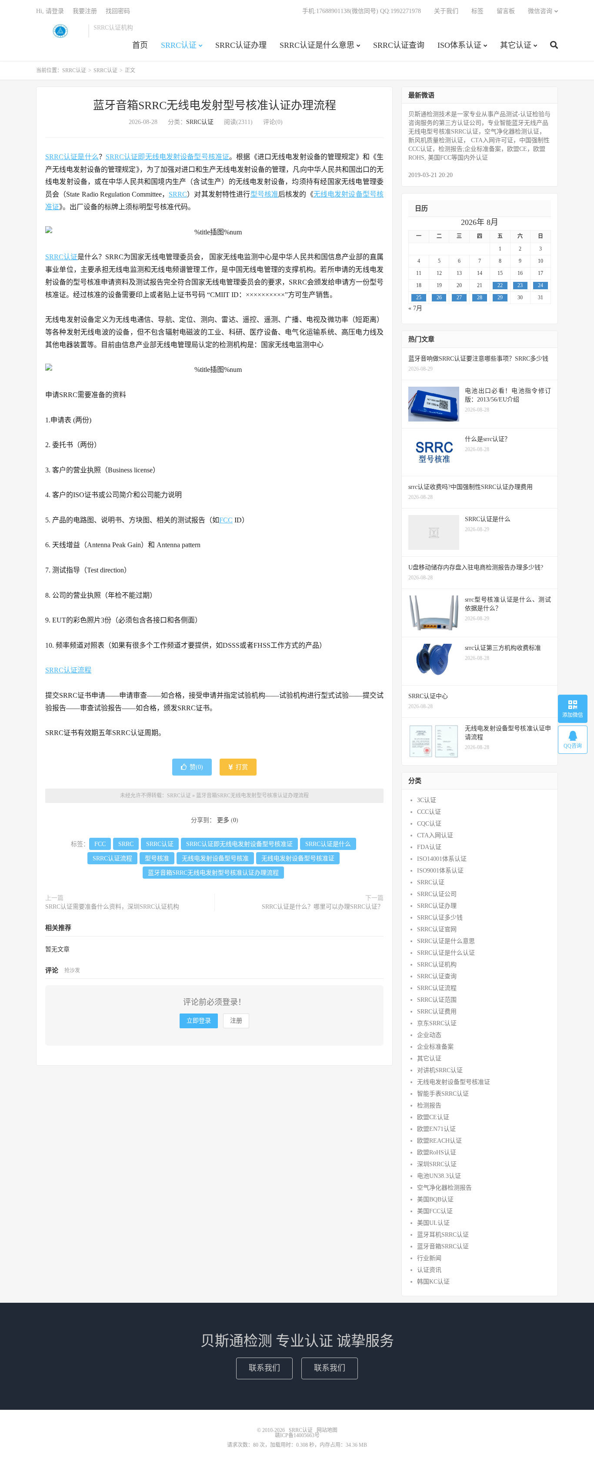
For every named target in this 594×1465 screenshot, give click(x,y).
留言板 (506, 11)
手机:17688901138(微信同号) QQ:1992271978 (361, 11)
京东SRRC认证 (437, 1023)
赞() (196, 767)
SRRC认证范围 (437, 1000)
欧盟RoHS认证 (436, 1152)
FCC (226, 520)
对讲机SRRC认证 (440, 1070)
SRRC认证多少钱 (440, 917)
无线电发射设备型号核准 (215, 858)
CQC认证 (429, 823)
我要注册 (85, 11)
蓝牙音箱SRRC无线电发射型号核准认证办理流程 (214, 105)
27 (459, 297)
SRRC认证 (60, 31)
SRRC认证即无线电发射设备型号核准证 (167, 157)
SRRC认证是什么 (72, 157)
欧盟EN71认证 (436, 1129)
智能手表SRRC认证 (443, 1093)
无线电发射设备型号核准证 (297, 858)
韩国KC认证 (433, 1281)
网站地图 (327, 1430)
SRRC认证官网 (437, 929)
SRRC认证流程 (68, 670)
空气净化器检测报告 (444, 1187)
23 (520, 285)
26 (439, 297)
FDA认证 (429, 847)
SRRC (178, 194)
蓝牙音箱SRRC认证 (443, 1246)
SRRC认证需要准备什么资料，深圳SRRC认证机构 (112, 906)
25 (418, 297)
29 (500, 297)
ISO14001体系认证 (442, 859)
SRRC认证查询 (398, 45)
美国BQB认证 (435, 1199)
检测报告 (429, 1105)
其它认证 (515, 45)
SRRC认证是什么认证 (446, 953)
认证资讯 (429, 1270)
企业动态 (429, 1035)
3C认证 (426, 800)
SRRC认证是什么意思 (317, 45)
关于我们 (446, 11)
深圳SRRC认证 (437, 1164)
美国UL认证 (433, 1223)
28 (479, 297)
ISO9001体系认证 (440, 870)
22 (500, 285)
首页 (140, 45)
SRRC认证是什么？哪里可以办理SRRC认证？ (323, 906)
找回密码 (118, 11)
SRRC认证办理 (241, 45)
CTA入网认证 (435, 835)
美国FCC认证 (435, 1211)
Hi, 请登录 (50, 11)
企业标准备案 (435, 1047)
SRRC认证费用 (437, 1011)
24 (540, 285)
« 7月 (415, 308)
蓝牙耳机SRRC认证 (443, 1234)
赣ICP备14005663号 (297, 1435)
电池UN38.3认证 (439, 1176)
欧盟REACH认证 (439, 1140)
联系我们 (264, 1368)
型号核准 (264, 194)
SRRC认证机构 (437, 964)
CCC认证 (429, 812)
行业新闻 (429, 1258)
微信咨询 (540, 11)
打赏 (241, 767)
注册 (236, 1020)
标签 (477, 11)
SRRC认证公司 (437, 894)
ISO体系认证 (459, 45)
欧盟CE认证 (433, 1117)
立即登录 (199, 1020)
